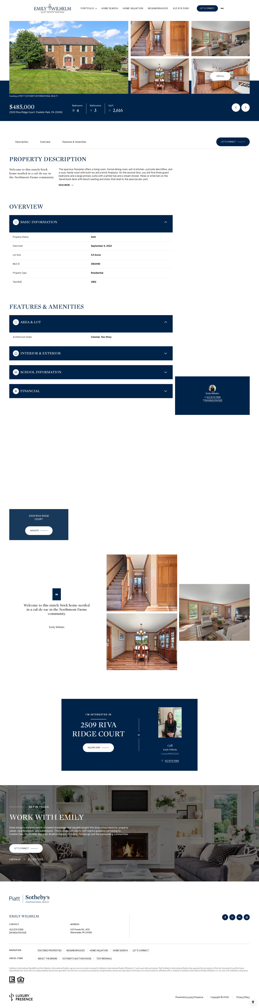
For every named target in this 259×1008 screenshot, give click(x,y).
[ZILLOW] (247, 917)
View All (220, 76)
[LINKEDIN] (240, 917)
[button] (233, 141)
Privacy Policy (243, 997)
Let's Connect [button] (207, 8)
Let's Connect (141, 950)
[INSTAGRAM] (232, 917)
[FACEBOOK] (225, 917)
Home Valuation (133, 8)
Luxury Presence (195, 997)
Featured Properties (50, 950)
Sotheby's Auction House (76, 958)
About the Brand (47, 958)
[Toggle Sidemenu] (222, 8)
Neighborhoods (158, 8)
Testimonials (104, 958)
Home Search (109, 8)
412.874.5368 (181, 8)
